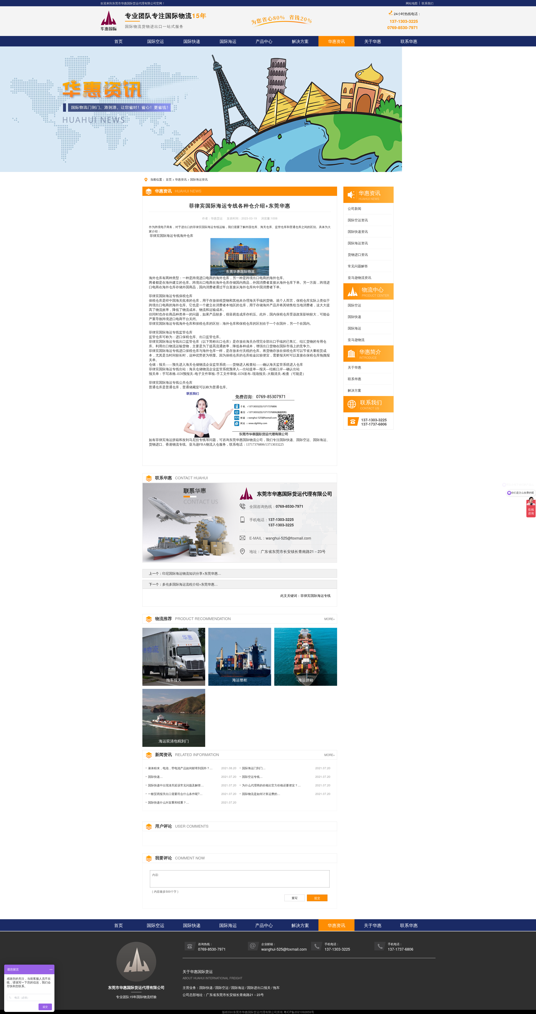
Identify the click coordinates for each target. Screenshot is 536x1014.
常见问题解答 (358, 266)
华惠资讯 (181, 179)
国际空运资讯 (358, 220)
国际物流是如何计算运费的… (261, 794)
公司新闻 (354, 208)
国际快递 (354, 316)
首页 (169, 179)
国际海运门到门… (253, 768)
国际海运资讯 (199, 179)
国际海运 (354, 328)
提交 (317, 898)
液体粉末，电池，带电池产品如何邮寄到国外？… (180, 768)
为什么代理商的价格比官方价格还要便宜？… (271, 785)
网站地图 (411, 3)
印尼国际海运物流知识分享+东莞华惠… (191, 573)
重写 (295, 898)
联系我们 (427, 3)
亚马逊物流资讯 (359, 277)
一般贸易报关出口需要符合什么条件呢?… (175, 794)
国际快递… (155, 776)
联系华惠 (354, 378)
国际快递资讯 (358, 231)
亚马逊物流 (356, 339)
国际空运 (354, 305)
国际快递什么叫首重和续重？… (168, 802)
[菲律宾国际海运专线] (239, 413)
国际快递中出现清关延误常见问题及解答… (176, 785)
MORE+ (329, 619)
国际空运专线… (252, 776)
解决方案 (354, 390)
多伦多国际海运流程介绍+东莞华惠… (190, 584)
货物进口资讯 (358, 254)
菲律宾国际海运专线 (206, 227)
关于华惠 (354, 367)
